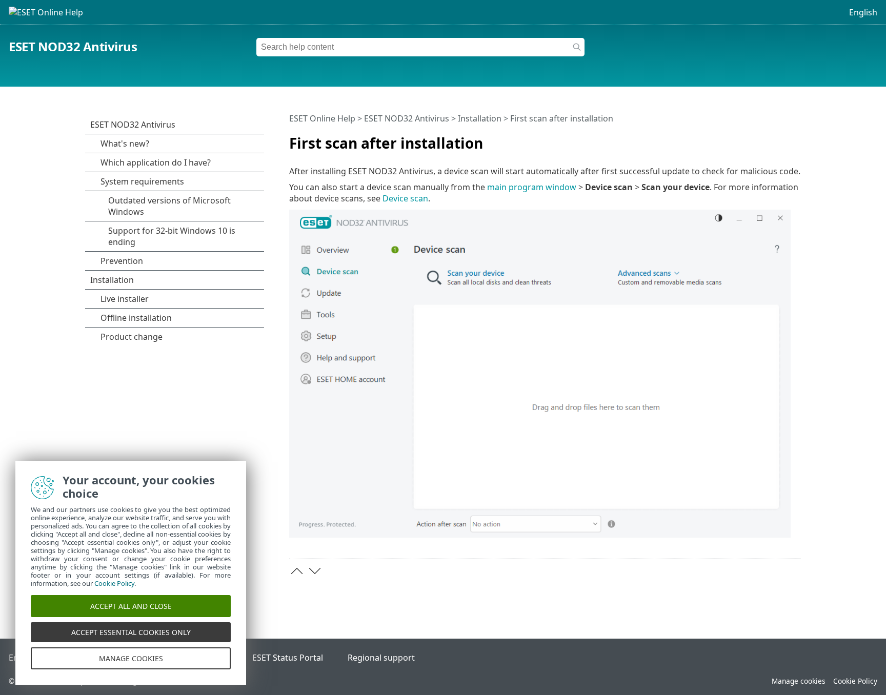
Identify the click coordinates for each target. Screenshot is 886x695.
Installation (479, 118)
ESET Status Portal (287, 657)
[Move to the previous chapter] (297, 571)
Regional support (381, 657)
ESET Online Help (322, 118)
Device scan (405, 198)
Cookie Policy (855, 681)
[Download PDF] (780, 139)
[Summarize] (795, 139)
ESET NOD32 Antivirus (73, 46)
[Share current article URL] (764, 139)
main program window (531, 187)
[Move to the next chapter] (315, 571)
